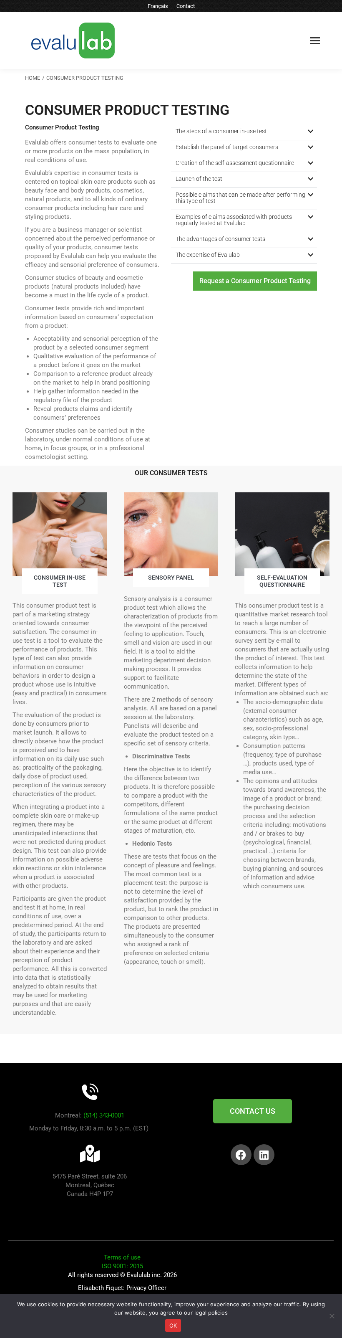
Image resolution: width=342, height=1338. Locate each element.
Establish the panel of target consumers (227, 147)
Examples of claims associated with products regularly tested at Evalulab (234, 219)
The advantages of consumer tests (220, 239)
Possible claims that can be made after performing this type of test (240, 197)
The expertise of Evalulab (208, 254)
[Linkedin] (264, 1154)
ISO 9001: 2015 (122, 1266)
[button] (244, 132)
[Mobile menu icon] (315, 41)
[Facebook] (241, 1154)
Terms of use (122, 1257)
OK (173, 1325)
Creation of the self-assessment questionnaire (235, 163)
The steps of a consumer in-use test (221, 131)
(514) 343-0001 (103, 1115)
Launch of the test (199, 178)
